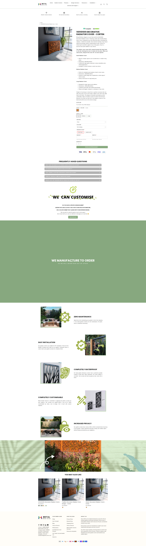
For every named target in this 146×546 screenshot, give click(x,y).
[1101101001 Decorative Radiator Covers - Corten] (43, 505)
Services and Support (72, 5)
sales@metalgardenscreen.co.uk (44, 535)
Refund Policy (70, 521)
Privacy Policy (70, 519)
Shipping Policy (70, 523)
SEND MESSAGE (73, 217)
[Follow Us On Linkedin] (45, 525)
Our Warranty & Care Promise (56, 530)
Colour (79, 124)
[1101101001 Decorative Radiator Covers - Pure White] (44, 505)
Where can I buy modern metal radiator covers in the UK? (63, 180)
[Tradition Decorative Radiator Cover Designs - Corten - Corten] (62, 507)
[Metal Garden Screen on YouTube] (47, 525)
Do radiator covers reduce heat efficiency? (59, 168)
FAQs (53, 519)
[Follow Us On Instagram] (43, 525)
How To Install (55, 521)
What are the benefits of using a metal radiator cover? (62, 165)
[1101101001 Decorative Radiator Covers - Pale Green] (46, 505)
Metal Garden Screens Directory (71, 528)
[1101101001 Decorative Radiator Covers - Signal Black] (38, 505)
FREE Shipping (87, 104)
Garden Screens (58, 2)
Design (79, 119)
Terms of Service (56, 525)
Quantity (79, 141)
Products (66, 2)
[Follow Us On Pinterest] (41, 525)
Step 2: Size (79, 113)
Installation (92, 2)
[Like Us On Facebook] (39, 525)
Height (79, 135)
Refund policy (55, 527)
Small (78, 116)
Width (94, 135)
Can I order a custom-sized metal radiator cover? (61, 172)
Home (51, 2)
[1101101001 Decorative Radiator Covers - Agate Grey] (40, 505)
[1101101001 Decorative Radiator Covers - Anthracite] (41, 505)
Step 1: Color (82, 107)
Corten (77, 110)
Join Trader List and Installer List (58, 534)
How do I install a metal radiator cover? (58, 176)
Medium (83, 116)
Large (89, 116)
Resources (84, 2)
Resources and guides (71, 531)
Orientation (80, 129)
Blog (53, 523)
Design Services (75, 2)
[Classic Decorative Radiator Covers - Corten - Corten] (86, 507)
